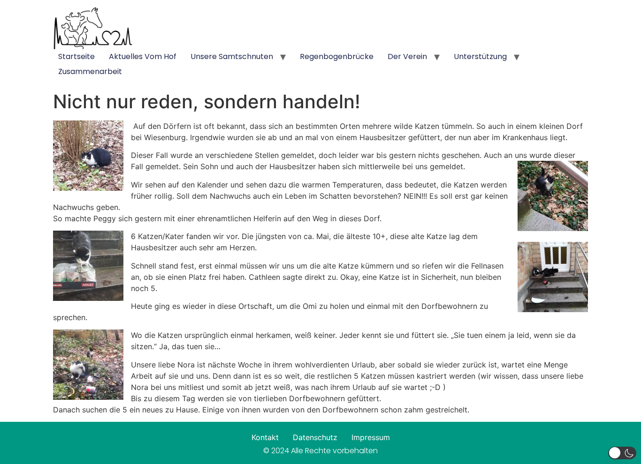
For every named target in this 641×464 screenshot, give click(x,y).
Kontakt (265, 437)
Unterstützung (480, 56)
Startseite (76, 56)
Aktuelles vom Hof (142, 56)
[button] (622, 453)
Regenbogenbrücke (337, 56)
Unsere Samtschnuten (232, 56)
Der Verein (407, 56)
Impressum (370, 437)
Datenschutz (315, 437)
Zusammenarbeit (90, 71)
